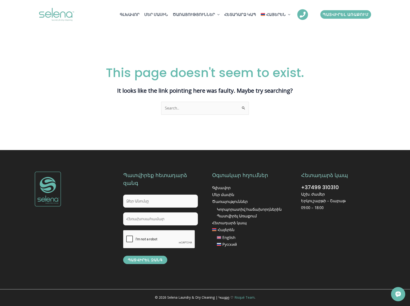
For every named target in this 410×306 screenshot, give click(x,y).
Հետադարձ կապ (240, 14)
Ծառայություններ (194, 14)
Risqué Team (244, 297)
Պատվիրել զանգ (145, 259)
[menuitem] (275, 14)
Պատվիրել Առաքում (237, 216)
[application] (217, 14)
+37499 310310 (320, 187)
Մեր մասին (156, 14)
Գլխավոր (130, 14)
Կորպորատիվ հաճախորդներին (249, 209)
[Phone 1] (302, 14)
